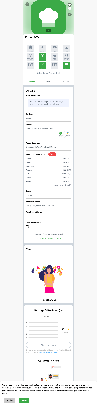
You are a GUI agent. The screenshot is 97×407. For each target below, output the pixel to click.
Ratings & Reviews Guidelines (48, 352)
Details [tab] (32, 82)
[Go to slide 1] (48, 30)
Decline (10, 400)
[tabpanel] (48, 165)
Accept (24, 400)
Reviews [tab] (65, 82)
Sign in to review (48, 345)
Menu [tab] (48, 82)
